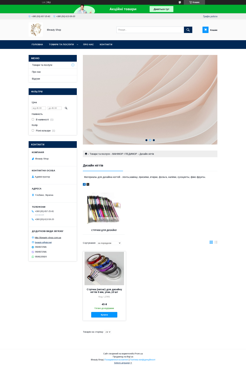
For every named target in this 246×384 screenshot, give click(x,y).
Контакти (106, 44)
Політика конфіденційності (142, 360)
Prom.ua (139, 354)
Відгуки (36, 78)
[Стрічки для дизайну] (104, 209)
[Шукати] (188, 30)
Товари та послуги (61, 44)
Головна (37, 44)
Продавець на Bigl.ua (123, 357)
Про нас (88, 44)
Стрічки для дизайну (104, 230)
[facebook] (84, 185)
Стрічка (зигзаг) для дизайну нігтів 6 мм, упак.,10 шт (104, 290)
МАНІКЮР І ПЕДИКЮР (124, 154)
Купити (104, 315)
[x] (88, 185)
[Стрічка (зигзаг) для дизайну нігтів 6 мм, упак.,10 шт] (104, 268)
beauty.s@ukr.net (43, 242)
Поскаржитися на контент (116, 360)
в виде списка (215, 243)
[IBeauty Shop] (36, 35)
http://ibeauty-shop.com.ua (48, 237)
